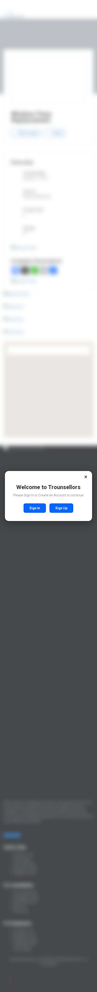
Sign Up (61, 508)
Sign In (34, 508)
